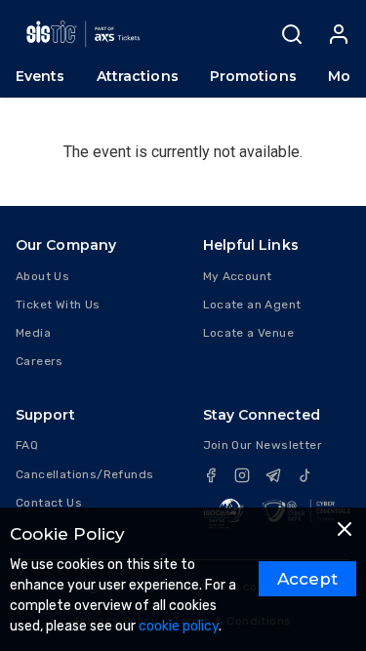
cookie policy (179, 626)
